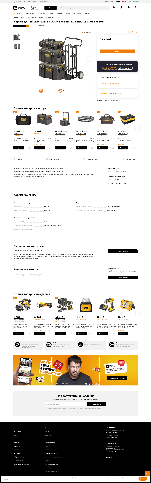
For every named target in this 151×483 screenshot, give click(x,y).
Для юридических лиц (51, 464)
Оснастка (16, 442)
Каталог (52, 8)
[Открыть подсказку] (29, 210)
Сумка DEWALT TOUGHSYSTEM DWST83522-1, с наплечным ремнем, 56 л (22, 140)
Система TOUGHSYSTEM (52, 17)
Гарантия (47, 446)
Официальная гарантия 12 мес (71, 90)
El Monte (18, 1)
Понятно (142, 478)
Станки (15, 435)
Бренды (42, 13)
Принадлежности (18, 449)
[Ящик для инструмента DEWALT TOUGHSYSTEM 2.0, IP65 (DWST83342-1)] (44, 119)
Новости (109, 457)
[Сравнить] (29, 148)
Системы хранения (37, 17)
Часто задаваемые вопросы (53, 468)
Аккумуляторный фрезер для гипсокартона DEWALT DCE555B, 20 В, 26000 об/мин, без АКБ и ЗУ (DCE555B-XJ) (44, 326)
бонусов (21, 135)
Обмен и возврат (50, 442)
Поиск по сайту (66, 8)
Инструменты (17, 431)
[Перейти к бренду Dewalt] (104, 93)
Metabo (68, 13)
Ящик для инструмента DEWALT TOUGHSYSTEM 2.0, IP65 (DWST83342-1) (43, 140)
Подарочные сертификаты (21, 464)
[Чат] (147, 473)
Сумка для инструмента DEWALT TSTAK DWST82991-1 (106, 139)
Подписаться (96, 404)
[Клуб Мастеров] (20, 8)
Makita (59, 13)
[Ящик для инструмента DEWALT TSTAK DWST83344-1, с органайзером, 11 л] (128, 119)
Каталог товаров (19, 428)
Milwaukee (77, 13)
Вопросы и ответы (132, 159)
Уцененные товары (19, 460)
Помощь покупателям (52, 428)
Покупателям (45, 1)
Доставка (47, 431)
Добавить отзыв (122, 251)
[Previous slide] (31, 59)
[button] (137, 128)
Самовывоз (48, 435)
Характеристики (54, 159)
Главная (15, 17)
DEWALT (28, 17)
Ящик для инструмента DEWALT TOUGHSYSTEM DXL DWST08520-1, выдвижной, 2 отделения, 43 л (85, 140)
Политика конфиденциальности (77, 412)
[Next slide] (89, 59)
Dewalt (51, 13)
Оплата (47, 438)
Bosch (87, 13)
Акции (18, 13)
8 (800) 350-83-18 (31, 1)
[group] (28, 345)
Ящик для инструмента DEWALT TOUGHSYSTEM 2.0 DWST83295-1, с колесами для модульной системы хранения (64, 140)
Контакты (47, 460)
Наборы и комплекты (19, 457)
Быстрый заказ (117, 55)
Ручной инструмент (19, 438)
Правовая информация (51, 453)
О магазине (48, 449)
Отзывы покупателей (92, 159)
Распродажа (30, 13)
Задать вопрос (123, 277)
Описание (19, 159)
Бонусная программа (51, 471)
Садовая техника (18, 446)
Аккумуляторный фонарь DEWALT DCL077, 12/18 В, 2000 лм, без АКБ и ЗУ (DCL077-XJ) (128, 326)
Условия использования (94, 412)
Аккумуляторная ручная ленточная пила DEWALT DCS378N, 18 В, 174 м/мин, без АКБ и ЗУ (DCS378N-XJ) (22, 326)
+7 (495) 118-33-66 (112, 432)
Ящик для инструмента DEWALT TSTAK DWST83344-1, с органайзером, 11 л (127, 140)
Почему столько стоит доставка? (109, 83)
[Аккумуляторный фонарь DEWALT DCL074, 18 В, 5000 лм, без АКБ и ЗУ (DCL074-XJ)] (86, 305)
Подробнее (75, 370)
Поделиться (136, 32)
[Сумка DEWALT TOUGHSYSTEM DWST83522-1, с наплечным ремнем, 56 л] (23, 119)
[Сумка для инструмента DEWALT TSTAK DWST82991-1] (107, 119)
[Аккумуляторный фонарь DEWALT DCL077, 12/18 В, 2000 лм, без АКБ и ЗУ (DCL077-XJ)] (128, 305)
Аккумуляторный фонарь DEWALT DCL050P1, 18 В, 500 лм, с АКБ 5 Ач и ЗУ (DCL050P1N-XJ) (107, 326)
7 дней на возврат (49, 90)
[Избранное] (26, 148)
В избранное (133, 32)
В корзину (117, 51)
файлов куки (111, 477)
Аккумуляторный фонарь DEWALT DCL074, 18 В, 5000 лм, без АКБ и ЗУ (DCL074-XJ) (86, 326)
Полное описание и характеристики (107, 100)
